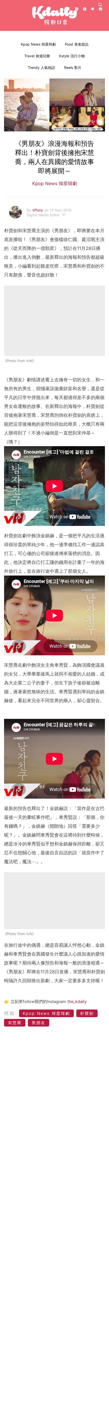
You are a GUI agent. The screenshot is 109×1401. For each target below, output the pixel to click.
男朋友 (38, 1022)
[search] (100, 5)
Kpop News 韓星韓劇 (38, 44)
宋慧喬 (15, 1022)
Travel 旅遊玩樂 (37, 56)
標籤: (10, 1013)
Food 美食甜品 (76, 44)
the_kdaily (77, 1001)
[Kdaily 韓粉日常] (54, 16)
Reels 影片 (72, 67)
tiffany (38, 210)
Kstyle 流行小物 (72, 56)
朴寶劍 (87, 1013)
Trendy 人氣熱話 (41, 67)
